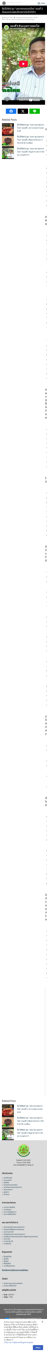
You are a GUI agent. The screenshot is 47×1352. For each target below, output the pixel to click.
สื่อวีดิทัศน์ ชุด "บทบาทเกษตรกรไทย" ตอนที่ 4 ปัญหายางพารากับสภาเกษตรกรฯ (30, 152)
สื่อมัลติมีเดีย (7, 1256)
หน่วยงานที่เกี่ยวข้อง (10, 1285)
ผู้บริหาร (6, 1191)
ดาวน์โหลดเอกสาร (9, 1265)
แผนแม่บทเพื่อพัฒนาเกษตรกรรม (14, 1229)
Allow (38, 1348)
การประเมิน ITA (8, 1241)
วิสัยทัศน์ (6, 1182)
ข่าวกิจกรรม (7, 1209)
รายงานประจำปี (8, 1231)
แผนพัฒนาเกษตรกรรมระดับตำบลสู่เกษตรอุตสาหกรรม (21, 1236)
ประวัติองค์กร (8, 1177)
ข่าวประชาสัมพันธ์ (9, 1207)
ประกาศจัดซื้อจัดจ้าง (10, 1214)
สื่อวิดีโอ (6, 1258)
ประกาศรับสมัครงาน (10, 1211)
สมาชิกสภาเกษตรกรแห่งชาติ (13, 1187)
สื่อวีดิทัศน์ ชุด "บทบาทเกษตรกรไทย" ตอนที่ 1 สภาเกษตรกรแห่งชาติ (30, 128)
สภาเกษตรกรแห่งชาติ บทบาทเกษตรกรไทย (21, 19)
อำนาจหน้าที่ (7, 1180)
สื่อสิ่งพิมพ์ (7, 1263)
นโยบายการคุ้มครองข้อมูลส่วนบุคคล (18, 1342)
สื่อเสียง (6, 1261)
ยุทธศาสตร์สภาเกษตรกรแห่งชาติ (14, 1226)
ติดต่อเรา (7, 1194)
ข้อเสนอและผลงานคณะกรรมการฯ (14, 1234)
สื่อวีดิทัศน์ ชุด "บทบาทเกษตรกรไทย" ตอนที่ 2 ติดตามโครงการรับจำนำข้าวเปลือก (30, 140)
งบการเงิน (7, 1238)
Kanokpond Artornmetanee (24, 17)
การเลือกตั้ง (7, 1243)
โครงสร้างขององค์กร (10, 1184)
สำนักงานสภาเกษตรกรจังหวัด (13, 1283)
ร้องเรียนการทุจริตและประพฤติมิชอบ (15, 1270)
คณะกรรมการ (8, 1189)
